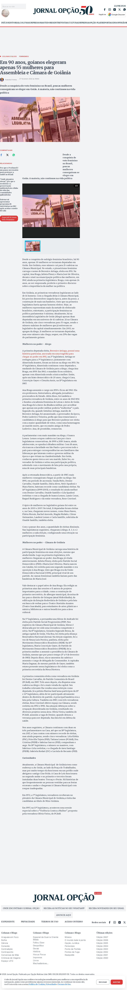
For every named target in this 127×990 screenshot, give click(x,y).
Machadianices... (40, 963)
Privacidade (28, 922)
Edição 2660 (102, 958)
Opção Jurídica (72, 943)
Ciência (4, 943)
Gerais (36, 948)
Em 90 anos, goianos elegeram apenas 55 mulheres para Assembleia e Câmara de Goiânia (35, 68)
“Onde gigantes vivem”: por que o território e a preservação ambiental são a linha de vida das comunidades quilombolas (9, 187)
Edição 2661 (102, 955)
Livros (36, 960)
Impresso (35, 23)
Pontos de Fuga (72, 952)
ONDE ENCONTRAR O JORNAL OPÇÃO (21, 908)
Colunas (25, 23)
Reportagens (109, 23)
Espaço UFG (7, 961)
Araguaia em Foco (9, 937)
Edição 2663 (102, 949)
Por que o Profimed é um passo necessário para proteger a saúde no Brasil (9, 171)
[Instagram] (109, 9)
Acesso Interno (74, 922)
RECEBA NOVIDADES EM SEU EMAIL (106, 908)
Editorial (14, 23)
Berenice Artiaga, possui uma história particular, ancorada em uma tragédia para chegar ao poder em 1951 (50, 353)
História (36, 951)
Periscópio (70, 946)
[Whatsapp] (124, 9)
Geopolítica (38, 945)
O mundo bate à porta (75, 940)
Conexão (5, 946)
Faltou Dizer (39, 942)
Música (68, 937)
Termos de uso (49, 922)
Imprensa (83, 23)
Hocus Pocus (39, 954)
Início (4, 23)
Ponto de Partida (72, 949)
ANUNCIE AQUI (63, 915)
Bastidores (47, 23)
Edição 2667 (102, 937)
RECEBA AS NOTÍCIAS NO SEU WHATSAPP (64, 908)
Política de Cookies (37, 984)
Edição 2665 (102, 943)
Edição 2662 (102, 952)
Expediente (8, 922)
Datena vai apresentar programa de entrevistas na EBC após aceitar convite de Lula (9, 205)
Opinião (121, 23)
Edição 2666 (102, 940)
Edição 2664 (102, 946)
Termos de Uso (64, 984)
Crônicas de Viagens (10, 958)
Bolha (4, 940)
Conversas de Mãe (10, 955)
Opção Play (95, 23)
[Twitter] (119, 9)
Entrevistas (61, 23)
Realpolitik (69, 955)
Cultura (73, 23)
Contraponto (7, 952)
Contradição (7, 949)
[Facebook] (104, 9)
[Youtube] (114, 9)
